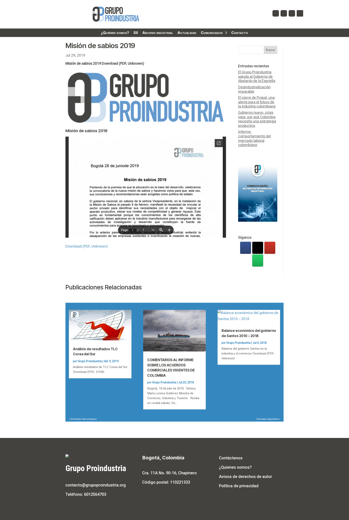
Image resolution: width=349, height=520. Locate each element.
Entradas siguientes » (268, 419)
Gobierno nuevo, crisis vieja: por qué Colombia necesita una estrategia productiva (257, 119)
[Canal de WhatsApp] (257, 260)
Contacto (239, 33)
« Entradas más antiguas (83, 419)
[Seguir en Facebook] (275, 13)
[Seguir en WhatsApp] (300, 13)
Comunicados (212, 33)
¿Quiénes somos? (115, 33)
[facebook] (245, 248)
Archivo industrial (157, 33)
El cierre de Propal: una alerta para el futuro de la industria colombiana (256, 101)
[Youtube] (269, 248)
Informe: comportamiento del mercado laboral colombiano (254, 138)
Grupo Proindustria (90, 361)
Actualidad (187, 33)
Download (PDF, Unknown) (86, 246)
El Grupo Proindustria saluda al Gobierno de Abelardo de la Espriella (256, 76)
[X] (257, 248)
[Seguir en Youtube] (292, 13)
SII (136, 33)
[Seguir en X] (284, 13)
